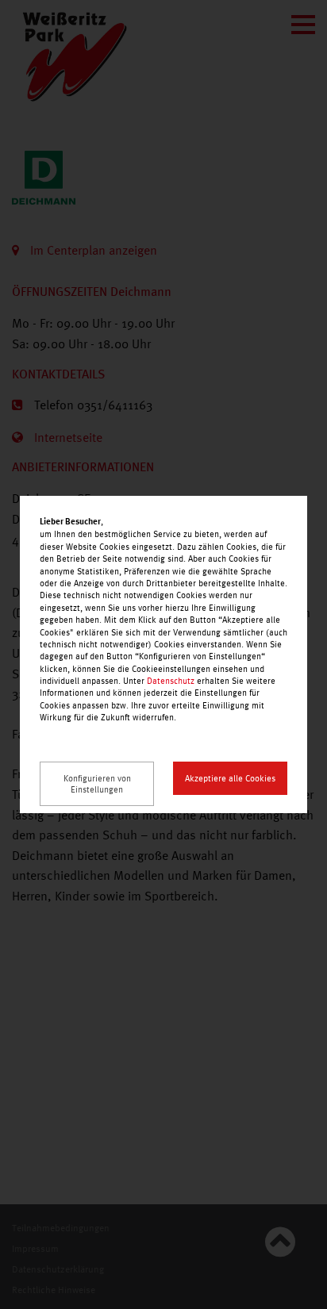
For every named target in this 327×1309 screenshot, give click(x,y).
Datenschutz (170, 680)
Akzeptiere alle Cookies (230, 778)
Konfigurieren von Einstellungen (97, 784)
